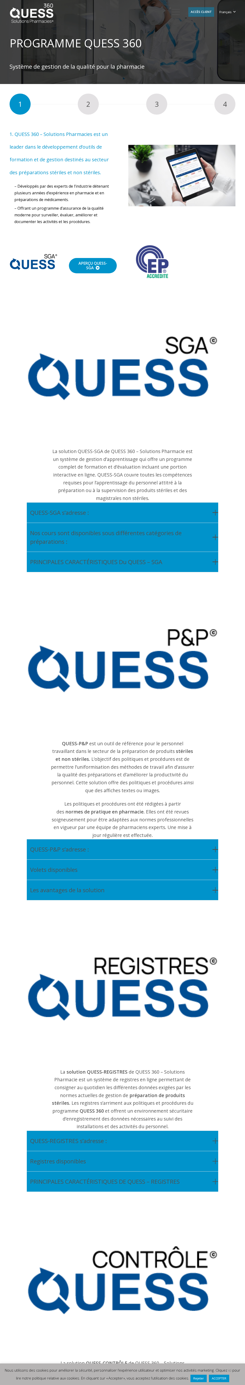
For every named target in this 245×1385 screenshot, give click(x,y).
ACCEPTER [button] (219, 1378)
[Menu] (176, 12)
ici (229, 1370)
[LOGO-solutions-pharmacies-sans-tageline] (32, 13)
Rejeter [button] (198, 1378)
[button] (227, 12)
